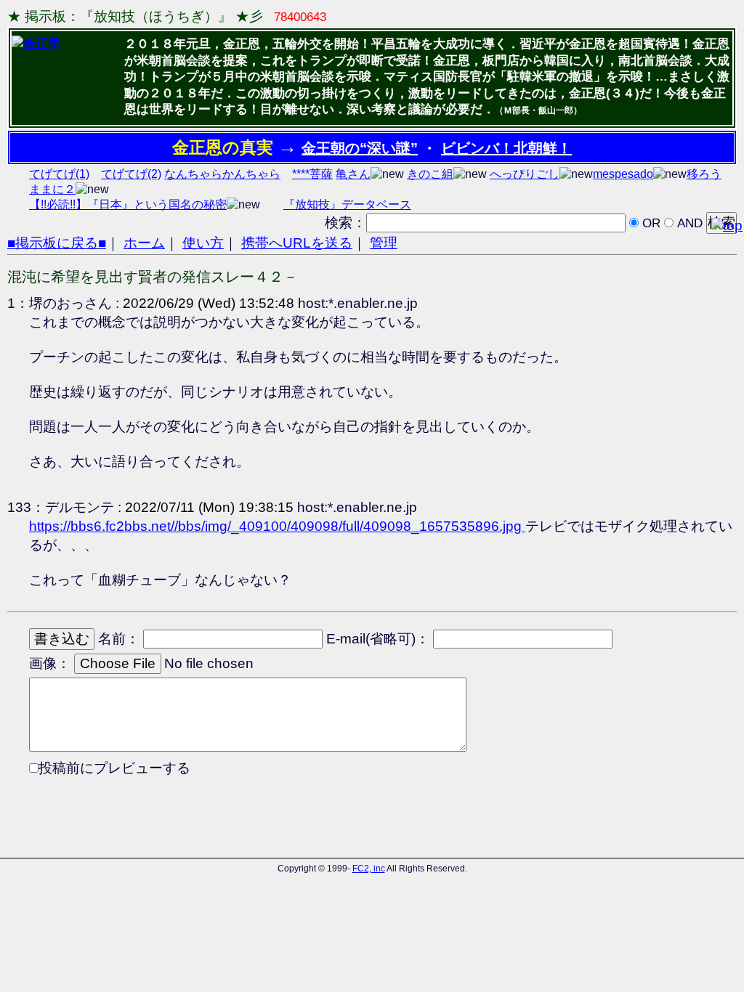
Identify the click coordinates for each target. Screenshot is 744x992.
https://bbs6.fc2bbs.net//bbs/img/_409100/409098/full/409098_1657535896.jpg (277, 526)
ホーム (144, 243)
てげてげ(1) (59, 174)
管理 (383, 243)
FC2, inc (368, 868)
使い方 (203, 243)
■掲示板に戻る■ (56, 243)
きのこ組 (430, 174)
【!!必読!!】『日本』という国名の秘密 (128, 204)
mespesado (623, 174)
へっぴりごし (524, 174)
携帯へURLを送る (296, 243)
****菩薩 (312, 174)
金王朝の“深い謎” (360, 148)
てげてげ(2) (131, 174)
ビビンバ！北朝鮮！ (506, 148)
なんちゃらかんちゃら (222, 174)
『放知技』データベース (347, 204)
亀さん (353, 174)
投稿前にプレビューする (114, 768)
